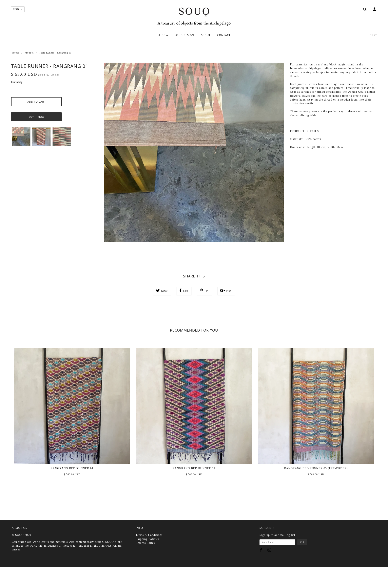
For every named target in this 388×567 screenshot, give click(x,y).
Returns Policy (145, 542)
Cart (373, 35)
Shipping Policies (147, 539)
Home (15, 52)
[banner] (194, 16)
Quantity (17, 82)
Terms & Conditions (149, 535)
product (29, 52)
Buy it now (36, 117)
